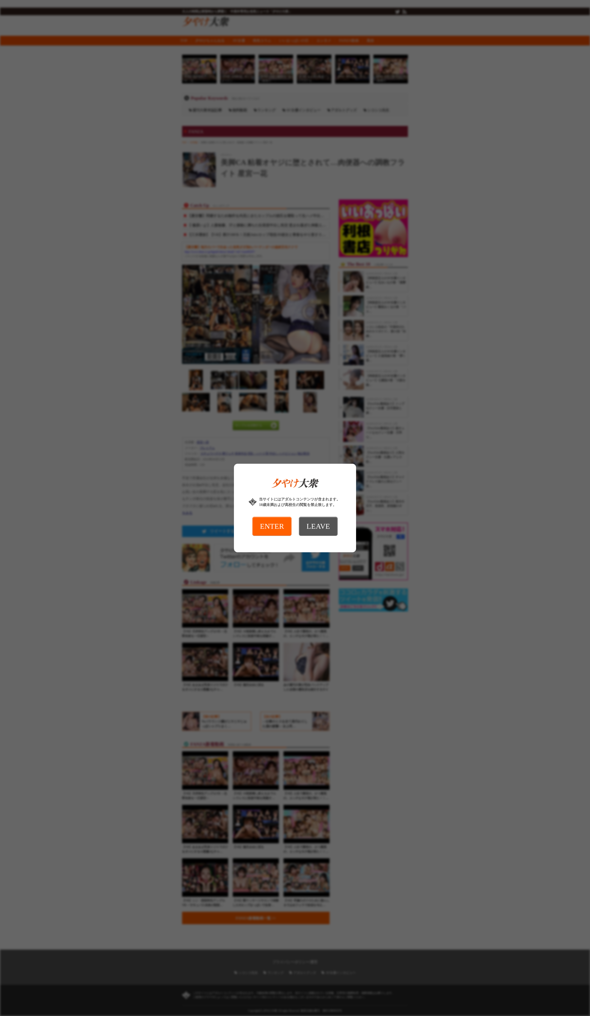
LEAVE (318, 526)
